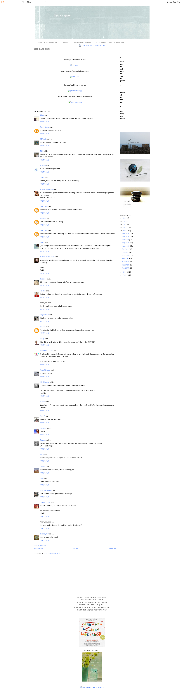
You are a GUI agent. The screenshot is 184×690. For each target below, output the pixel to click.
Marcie (42, 401)
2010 (125, 231)
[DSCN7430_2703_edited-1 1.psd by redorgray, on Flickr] (92, 45)
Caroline (43, 279)
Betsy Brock (44, 127)
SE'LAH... (43, 139)
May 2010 (126, 255)
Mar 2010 (126, 262)
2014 (125, 218)
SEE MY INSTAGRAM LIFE (47, 42)
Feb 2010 (126, 265)
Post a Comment (40, 545)
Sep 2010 (126, 243)
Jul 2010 (125, 249)
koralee (43, 291)
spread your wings (47, 189)
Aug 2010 (126, 246)
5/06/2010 (44, 528)
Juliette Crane (45, 502)
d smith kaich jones (47, 257)
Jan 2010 (125, 268)
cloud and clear (42, 49)
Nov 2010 (126, 236)
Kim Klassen (44, 382)
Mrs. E (42, 416)
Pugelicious (44, 315)
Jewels (42, 466)
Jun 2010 (125, 252)
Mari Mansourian (46, 490)
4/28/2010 (44, 321)
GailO (42, 242)
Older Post (112, 549)
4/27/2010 (44, 121)
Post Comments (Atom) (52, 553)
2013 (125, 221)
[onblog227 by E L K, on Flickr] (75, 77)
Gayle (42, 177)
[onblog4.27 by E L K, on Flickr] (75, 65)
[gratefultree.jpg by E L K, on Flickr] (75, 102)
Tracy (42, 338)
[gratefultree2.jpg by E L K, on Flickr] (75, 91)
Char (42, 115)
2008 (125, 275)
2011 (125, 227)
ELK (41, 151)
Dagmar (43, 440)
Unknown (43, 206)
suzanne (43, 218)
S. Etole (43, 165)
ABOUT (66, 42)
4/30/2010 (44, 449)
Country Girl (44, 534)
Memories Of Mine (46, 350)
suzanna (43, 428)
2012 (125, 224)
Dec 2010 (126, 233)
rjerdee (42, 327)
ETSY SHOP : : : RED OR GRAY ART (110, 42)
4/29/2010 (44, 434)
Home (75, 549)
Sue (41, 478)
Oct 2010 (125, 240)
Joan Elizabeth (45, 370)
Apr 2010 (125, 258)
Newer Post (38, 549)
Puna (42, 454)
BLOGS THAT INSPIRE (82, 42)
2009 (125, 272)
